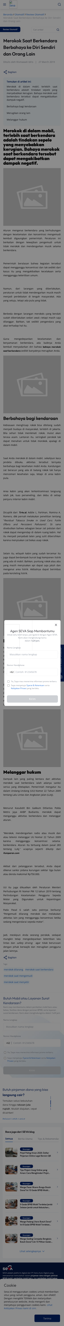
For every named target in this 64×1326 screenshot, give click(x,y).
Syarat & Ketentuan (35, 685)
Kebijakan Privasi (18, 688)
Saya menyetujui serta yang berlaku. (30, 687)
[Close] (56, 625)
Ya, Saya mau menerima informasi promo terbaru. (34, 681)
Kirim (32, 699)
